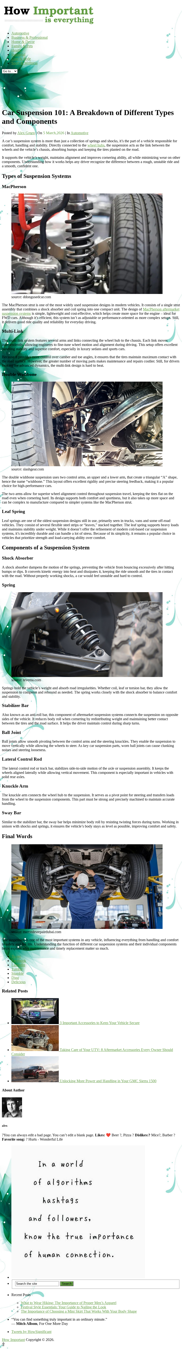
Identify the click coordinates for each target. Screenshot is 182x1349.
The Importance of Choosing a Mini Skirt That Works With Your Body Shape (79, 1311)
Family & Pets (22, 46)
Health (16, 50)
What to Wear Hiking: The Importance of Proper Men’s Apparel (68, 1303)
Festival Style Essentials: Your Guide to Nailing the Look (63, 1307)
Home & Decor (23, 42)
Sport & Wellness (24, 63)
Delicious (18, 982)
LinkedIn (18, 965)
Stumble (17, 973)
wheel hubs (96, 145)
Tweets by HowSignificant (31, 1332)
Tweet (16, 956)
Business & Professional (29, 37)
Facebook (18, 961)
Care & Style (21, 59)
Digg (15, 978)
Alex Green (26, 133)
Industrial (18, 54)
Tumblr (16, 969)
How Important (13, 1340)
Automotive (20, 33)
